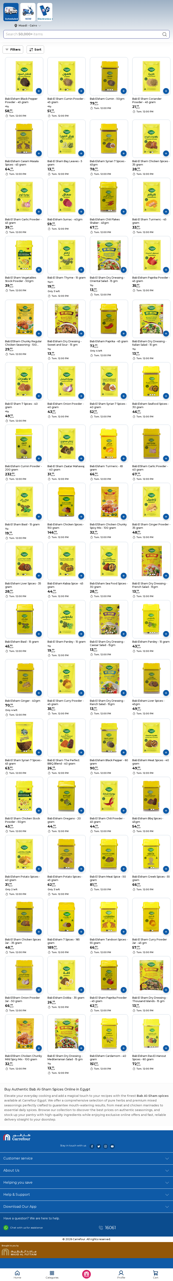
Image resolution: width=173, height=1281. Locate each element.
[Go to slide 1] (23, 90)
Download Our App (19, 1207)
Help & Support (16, 1195)
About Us (11, 1170)
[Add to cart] (38, 91)
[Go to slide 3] (110, 90)
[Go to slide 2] (25, 90)
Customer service (18, 1158)
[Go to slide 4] (112, 90)
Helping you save (17, 1182)
